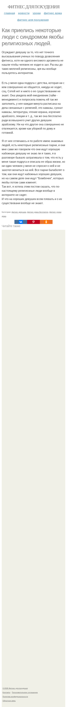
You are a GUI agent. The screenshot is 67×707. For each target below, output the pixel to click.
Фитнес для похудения (33, 6)
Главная (9, 13)
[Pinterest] (33, 222)
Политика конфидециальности (15, 696)
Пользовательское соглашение (25, 692)
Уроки (37, 13)
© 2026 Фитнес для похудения (15, 688)
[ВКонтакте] (20, 222)
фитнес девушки (19, 212)
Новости (24, 13)
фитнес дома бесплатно (37, 212)
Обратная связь (9, 700)
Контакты (6, 692)
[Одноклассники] (46, 222)
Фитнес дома (53, 13)
